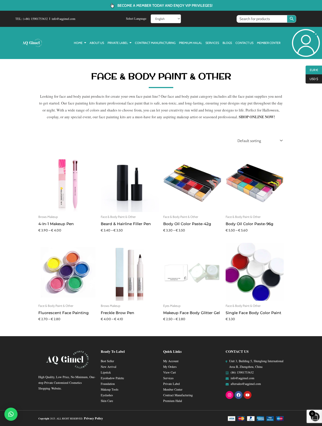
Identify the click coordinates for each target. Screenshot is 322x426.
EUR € (312, 70)
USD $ (312, 79)
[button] (11, 414)
